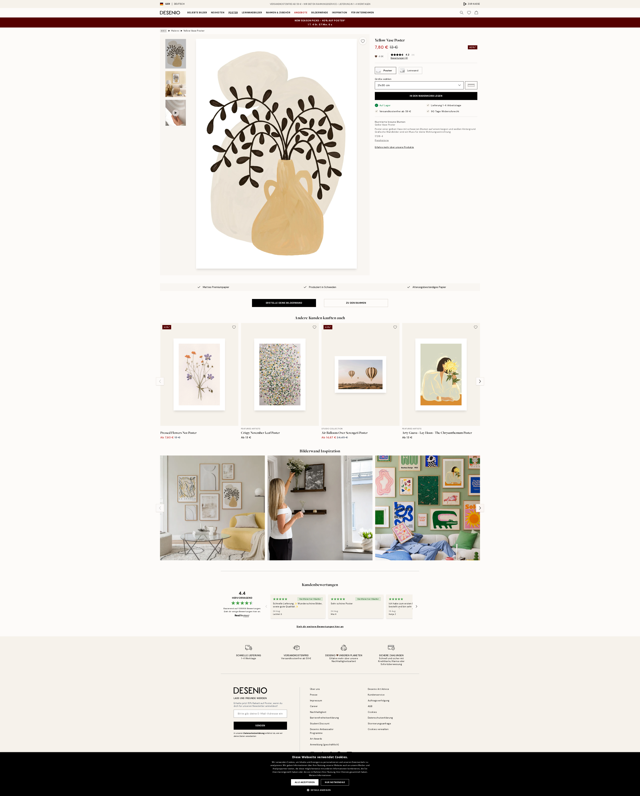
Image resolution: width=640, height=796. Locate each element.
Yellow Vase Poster (194, 30)
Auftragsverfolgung (379, 700)
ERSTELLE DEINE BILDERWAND (284, 302)
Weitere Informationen (320, 775)
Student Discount (320, 723)
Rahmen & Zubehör (278, 12)
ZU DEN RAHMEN (356, 302)
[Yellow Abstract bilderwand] (212, 508)
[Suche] (461, 12)
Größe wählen (383, 78)
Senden (260, 725)
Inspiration (339, 12)
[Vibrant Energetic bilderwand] (427, 508)
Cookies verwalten (378, 729)
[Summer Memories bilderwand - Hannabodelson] (320, 508)
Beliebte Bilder (197, 12)
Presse (314, 694)
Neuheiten (217, 12)
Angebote (300, 12)
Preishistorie (382, 140)
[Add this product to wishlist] (363, 41)
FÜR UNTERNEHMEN (362, 12)
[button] (471, 85)
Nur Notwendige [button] (335, 782)
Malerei (175, 30)
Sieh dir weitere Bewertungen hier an (320, 626)
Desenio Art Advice (378, 689)
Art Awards (316, 738)
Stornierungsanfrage (379, 723)
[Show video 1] (175, 113)
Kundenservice (376, 694)
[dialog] (320, 774)
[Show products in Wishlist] (469, 13)
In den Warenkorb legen (426, 95)
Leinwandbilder (252, 12)
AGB (370, 706)
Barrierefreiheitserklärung (324, 717)
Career (314, 706)
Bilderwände (319, 12)
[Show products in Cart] (476, 13)
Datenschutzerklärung (254, 733)
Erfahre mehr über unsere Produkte (394, 147)
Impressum (316, 700)
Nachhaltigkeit (318, 712)
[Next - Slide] (480, 381)
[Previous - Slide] (160, 381)
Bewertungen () (399, 58)
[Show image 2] (175, 84)
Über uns (315, 689)
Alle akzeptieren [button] (305, 782)
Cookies (372, 712)
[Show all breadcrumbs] (163, 30)
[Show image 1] (175, 53)
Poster (233, 12)
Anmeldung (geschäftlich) (324, 744)
